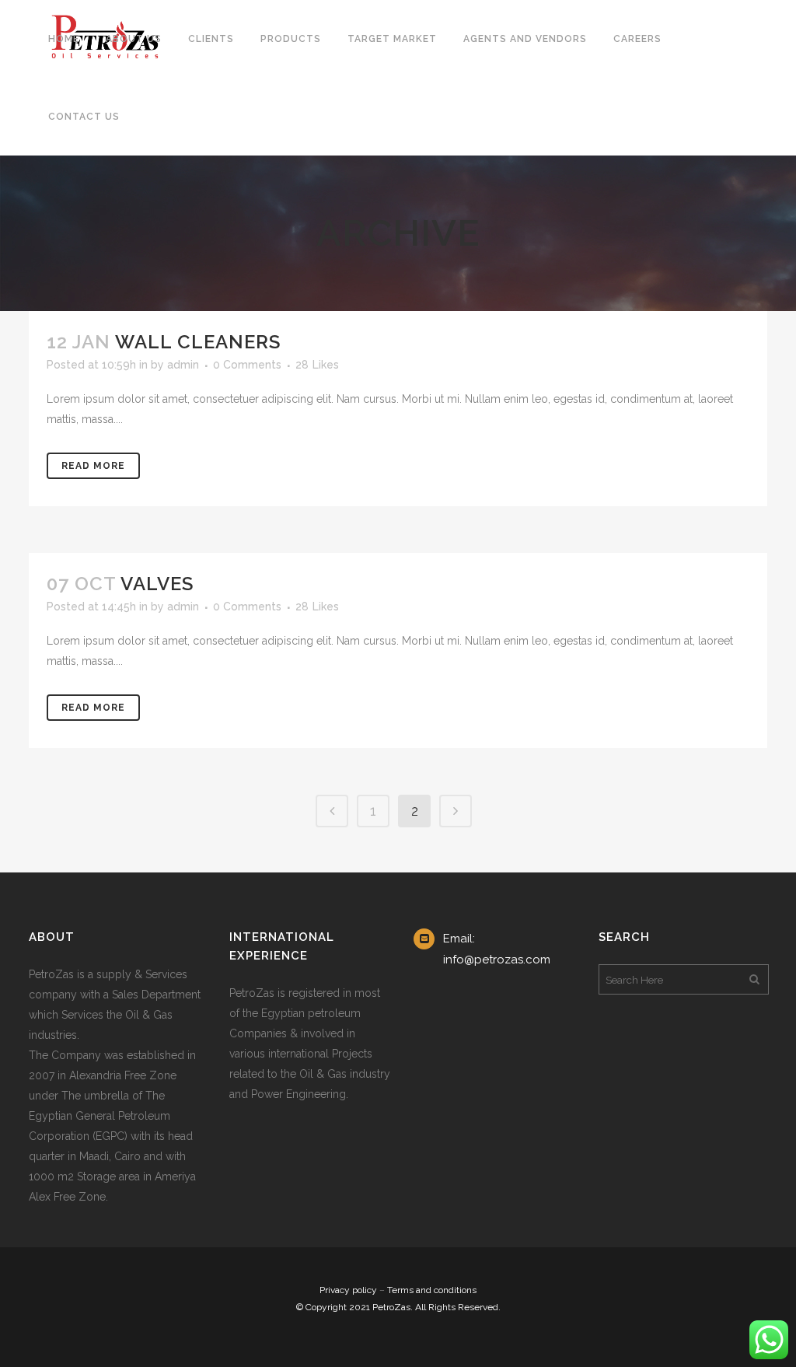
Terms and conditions (432, 1290)
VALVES (157, 583)
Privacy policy (348, 1290)
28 (317, 364)
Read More (93, 465)
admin (183, 364)
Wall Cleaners (198, 341)
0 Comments (247, 364)
